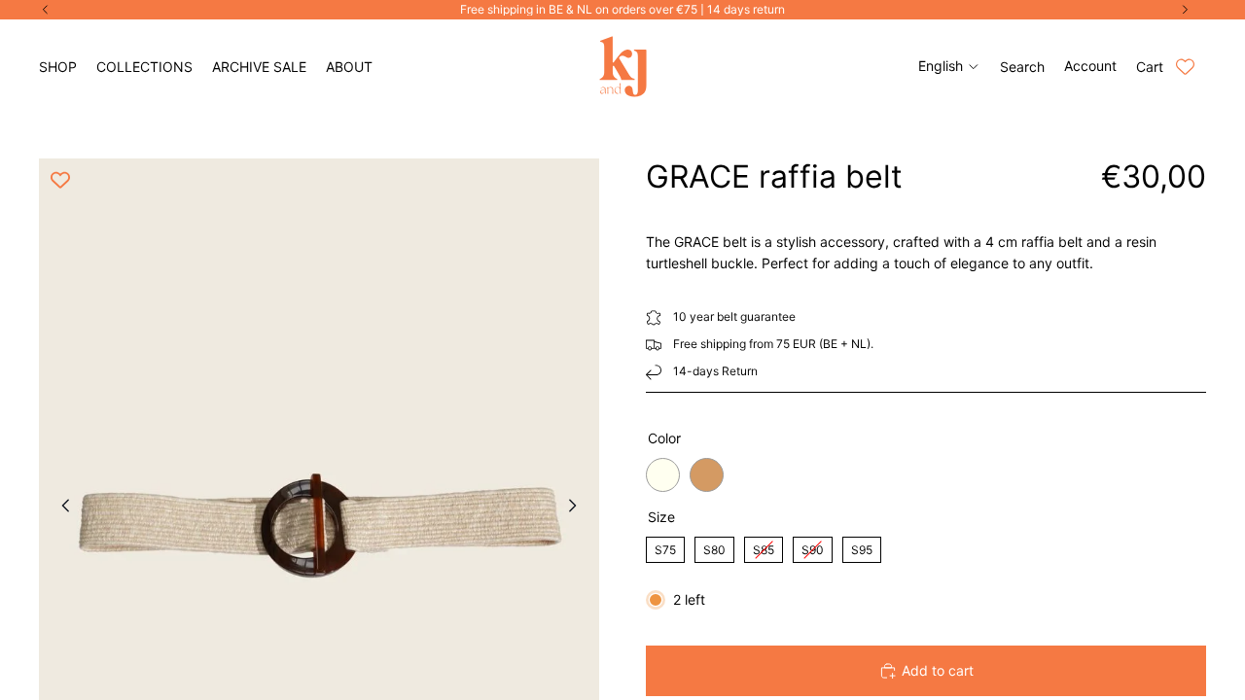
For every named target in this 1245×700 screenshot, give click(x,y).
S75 (665, 547)
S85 (764, 547)
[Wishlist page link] (1185, 66)
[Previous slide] (60, 508)
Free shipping (709, 343)
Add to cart (938, 670)
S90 (813, 547)
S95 (862, 547)
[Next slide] (577, 508)
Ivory (663, 475)
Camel (707, 475)
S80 (714, 547)
